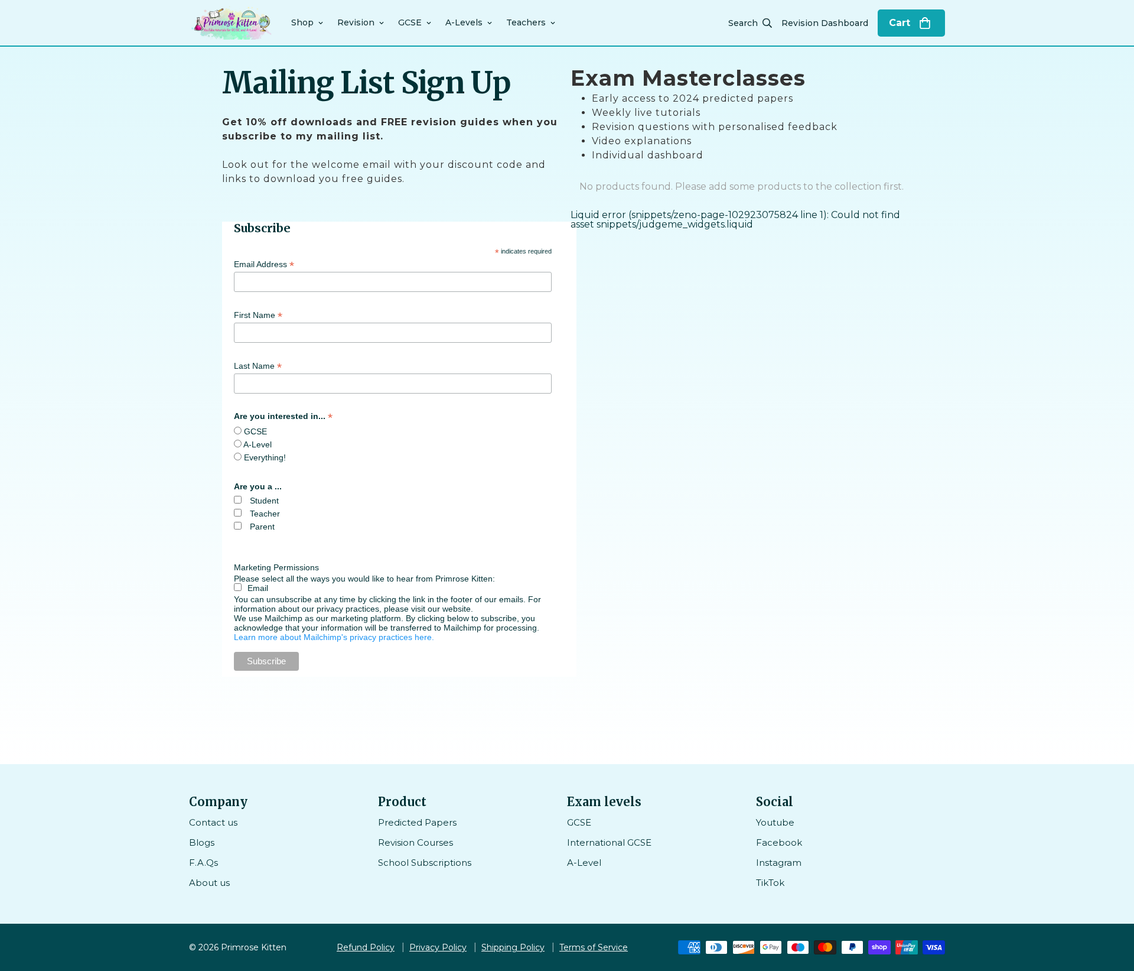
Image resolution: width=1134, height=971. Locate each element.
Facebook (779, 842)
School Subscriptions (424, 862)
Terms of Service (593, 947)
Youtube (775, 822)
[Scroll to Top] (1111, 906)
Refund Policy (366, 947)
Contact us (213, 822)
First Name (258, 315)
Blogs (201, 842)
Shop (302, 22)
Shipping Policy (513, 947)
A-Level (257, 444)
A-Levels (464, 22)
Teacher (265, 513)
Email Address (264, 264)
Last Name (258, 366)
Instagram (778, 862)
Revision (355, 22)
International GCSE (609, 842)
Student (264, 500)
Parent (262, 526)
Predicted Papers (417, 822)
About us (209, 882)
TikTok (770, 882)
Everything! (265, 457)
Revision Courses (415, 842)
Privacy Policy (438, 947)
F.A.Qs (203, 862)
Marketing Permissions (276, 567)
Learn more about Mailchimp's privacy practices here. (334, 637)
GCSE (410, 22)
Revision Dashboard (824, 23)
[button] (911, 23)
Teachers (526, 22)
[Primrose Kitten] (232, 23)
